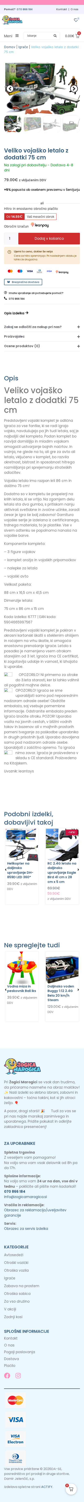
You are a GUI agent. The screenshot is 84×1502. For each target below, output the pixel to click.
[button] (42, 36)
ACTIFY (46, 1486)
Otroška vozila (16, 1270)
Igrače (23, 47)
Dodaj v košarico (49, 238)
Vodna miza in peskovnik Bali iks (21, 988)
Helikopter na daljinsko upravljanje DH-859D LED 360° (20, 870)
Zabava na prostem (21, 1285)
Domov (9, 47)
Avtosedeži (13, 1254)
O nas (74, 9)
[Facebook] (7, 1376)
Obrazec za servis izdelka (26, 1228)
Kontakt (61, 9)
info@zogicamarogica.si (25, 1196)
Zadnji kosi (13, 1316)
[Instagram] (18, 1376)
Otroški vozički (16, 1262)
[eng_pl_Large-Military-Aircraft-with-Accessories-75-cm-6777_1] (42, 88)
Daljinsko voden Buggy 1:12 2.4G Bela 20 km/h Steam (61, 993)
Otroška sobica (17, 1293)
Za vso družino (17, 1301)
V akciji (10, 1309)
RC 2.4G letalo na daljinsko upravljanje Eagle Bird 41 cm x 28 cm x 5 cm (62, 872)
